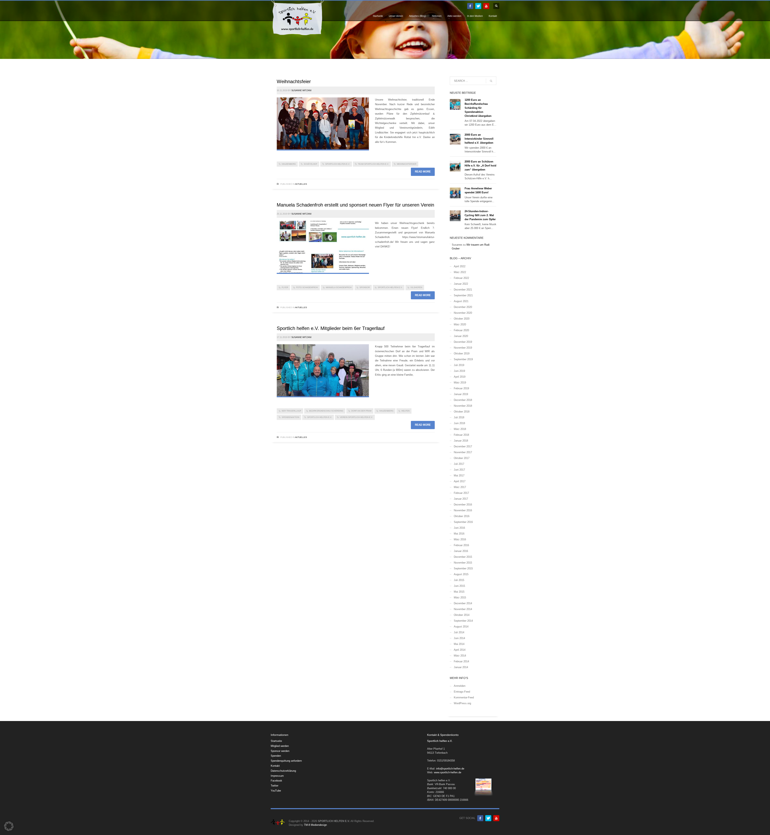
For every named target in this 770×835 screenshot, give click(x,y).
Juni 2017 (459, 469)
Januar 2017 (461, 498)
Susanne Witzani (301, 90)
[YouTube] (486, 6)
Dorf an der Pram (361, 411)
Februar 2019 (461, 388)
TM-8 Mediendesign (315, 824)
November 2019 (463, 347)
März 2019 (460, 382)
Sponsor (365, 287)
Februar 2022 (461, 277)
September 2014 (463, 620)
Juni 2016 (459, 527)
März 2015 (460, 597)
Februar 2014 (461, 661)
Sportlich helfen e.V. (337, 164)
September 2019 (463, 359)
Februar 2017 (461, 492)
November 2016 (463, 510)
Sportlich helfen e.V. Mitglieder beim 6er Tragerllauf (331, 328)
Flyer (285, 287)
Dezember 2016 (463, 504)
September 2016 (463, 521)
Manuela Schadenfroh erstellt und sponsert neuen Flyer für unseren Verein (355, 205)
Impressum (277, 775)
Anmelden (459, 685)
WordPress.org (462, 703)
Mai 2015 (459, 591)
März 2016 (460, 539)
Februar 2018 (461, 434)
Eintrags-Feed (462, 691)
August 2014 (461, 626)
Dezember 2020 (463, 307)
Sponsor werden (280, 750)
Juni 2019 (459, 370)
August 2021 (461, 301)
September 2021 (463, 295)
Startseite (276, 740)
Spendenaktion (290, 417)
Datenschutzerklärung (283, 770)
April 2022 (459, 266)
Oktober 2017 (461, 458)
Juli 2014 (459, 632)
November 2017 (463, 452)
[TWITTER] (478, 6)
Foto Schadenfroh (307, 287)
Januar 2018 (461, 440)
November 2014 (463, 609)
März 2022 (460, 272)
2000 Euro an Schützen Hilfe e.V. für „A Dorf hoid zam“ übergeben (480, 165)
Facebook (276, 780)
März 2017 (460, 487)
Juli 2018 (459, 417)
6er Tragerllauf (291, 411)
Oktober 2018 (461, 411)
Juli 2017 (459, 463)
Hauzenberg (289, 164)
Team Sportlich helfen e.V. (373, 164)
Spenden (276, 755)
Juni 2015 (459, 585)
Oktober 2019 (461, 353)
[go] (491, 81)
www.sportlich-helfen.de (447, 772)
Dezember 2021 (463, 289)
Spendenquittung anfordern (286, 760)
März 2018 (460, 429)
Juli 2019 (459, 365)
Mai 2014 (459, 643)
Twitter (274, 785)
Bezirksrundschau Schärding (326, 411)
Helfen (405, 411)
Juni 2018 (459, 423)
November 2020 (463, 312)
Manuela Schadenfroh (339, 287)
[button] (9, 826)
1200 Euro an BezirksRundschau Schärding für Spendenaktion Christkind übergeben (478, 107)
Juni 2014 (459, 638)
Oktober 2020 (461, 318)
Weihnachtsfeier (294, 81)
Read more (423, 171)
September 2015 (463, 568)
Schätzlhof (310, 164)
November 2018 (463, 405)
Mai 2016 (459, 533)
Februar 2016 (461, 545)
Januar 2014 (461, 667)
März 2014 (460, 655)
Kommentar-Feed (464, 697)
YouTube (276, 790)
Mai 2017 (459, 475)
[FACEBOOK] (470, 6)
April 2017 (459, 481)
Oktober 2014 (461, 614)
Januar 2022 (461, 283)
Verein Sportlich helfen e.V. (356, 417)
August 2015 (461, 574)
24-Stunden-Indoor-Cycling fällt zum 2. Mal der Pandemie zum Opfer (480, 215)
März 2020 (460, 324)
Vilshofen (416, 287)
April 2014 (459, 649)
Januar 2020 (461, 336)
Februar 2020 (461, 330)
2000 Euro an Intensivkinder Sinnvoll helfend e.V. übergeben (479, 138)
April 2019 (459, 376)
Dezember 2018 (463, 399)
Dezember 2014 (463, 603)
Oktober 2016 (461, 516)
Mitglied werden (280, 745)
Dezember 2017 (463, 446)
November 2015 (463, 562)
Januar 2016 (461, 551)
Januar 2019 (461, 394)
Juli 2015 (459, 580)
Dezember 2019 (463, 341)
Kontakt (275, 765)
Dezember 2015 (463, 556)
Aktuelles (301, 184)
